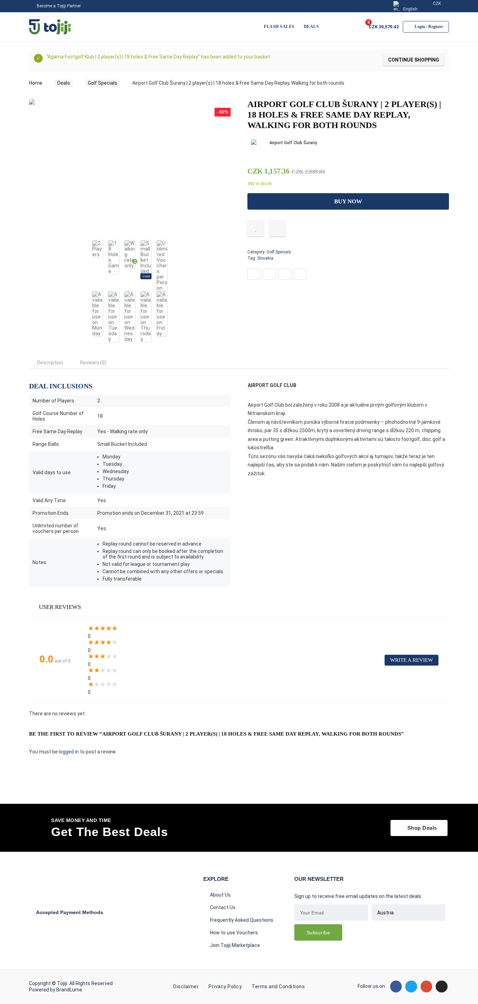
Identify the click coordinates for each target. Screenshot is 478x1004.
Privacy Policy (225, 986)
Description (50, 362)
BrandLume (69, 989)
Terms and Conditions (278, 986)
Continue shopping (413, 60)
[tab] (50, 362)
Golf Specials (102, 83)
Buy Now (348, 201)
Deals (311, 26)
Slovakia (265, 258)
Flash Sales (279, 26)
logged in (69, 751)
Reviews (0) (93, 362)
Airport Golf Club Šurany (293, 142)
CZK (436, 3)
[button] (419, 828)
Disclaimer (186, 986)
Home (35, 83)
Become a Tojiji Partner (58, 5)
